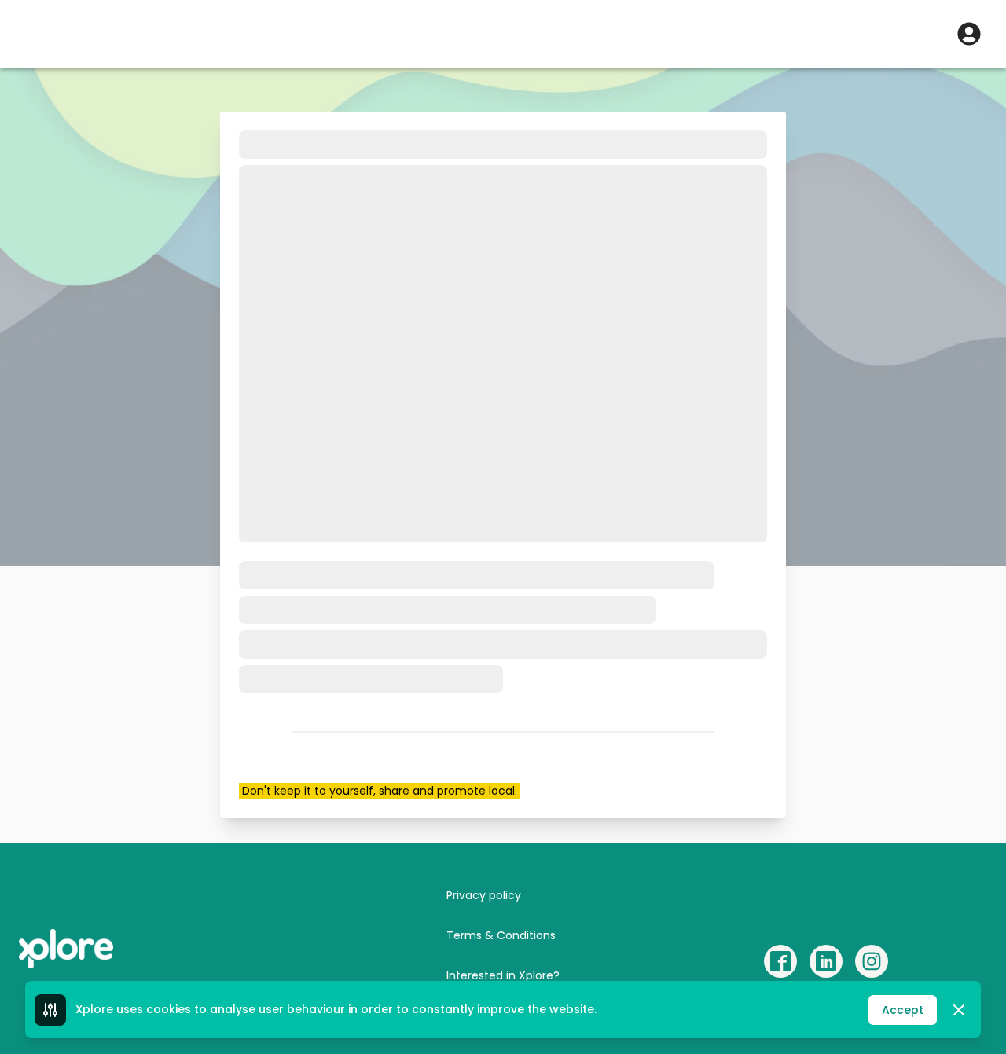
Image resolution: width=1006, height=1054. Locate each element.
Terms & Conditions (501, 935)
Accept (902, 1010)
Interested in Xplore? (503, 975)
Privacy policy (483, 895)
